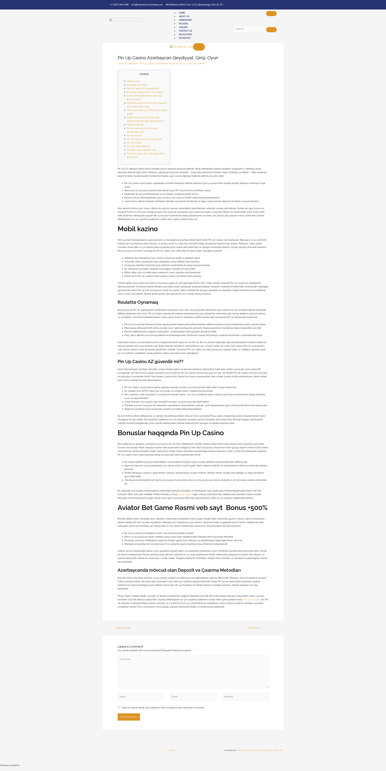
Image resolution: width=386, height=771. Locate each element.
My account (185, 34)
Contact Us (185, 31)
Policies (183, 23)
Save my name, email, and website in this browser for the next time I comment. (163, 707)
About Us (184, 16)
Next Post (254, 627)
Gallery (183, 27)
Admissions (185, 20)
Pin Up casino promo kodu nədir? (145, 139)
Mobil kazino (133, 81)
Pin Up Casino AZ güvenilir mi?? (143, 88)
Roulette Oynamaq (137, 85)
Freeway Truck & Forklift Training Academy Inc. (259, 750)
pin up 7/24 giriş (251, 599)
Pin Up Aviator (134, 142)
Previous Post (122, 627)
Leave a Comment (127, 63)
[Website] (245, 697)
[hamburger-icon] (271, 13)
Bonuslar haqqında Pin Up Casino (145, 92)
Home (182, 13)
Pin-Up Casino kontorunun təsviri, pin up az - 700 (166, 63)
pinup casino (185, 494)
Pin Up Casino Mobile (138, 146)
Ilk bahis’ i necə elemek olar (141, 150)
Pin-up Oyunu (134, 135)
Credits (171, 750)
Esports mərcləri (135, 124)
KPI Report (185, 38)
